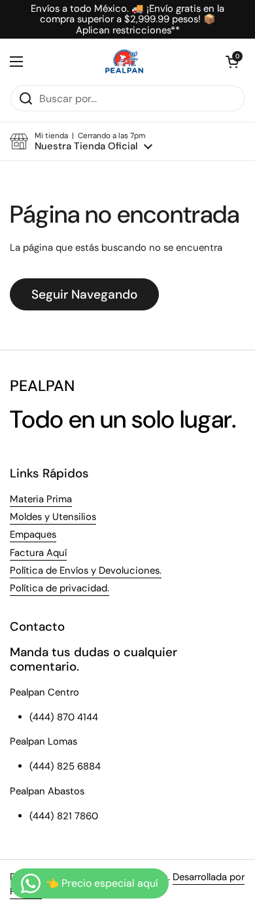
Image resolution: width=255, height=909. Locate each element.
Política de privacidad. (59, 588)
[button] (232, 61)
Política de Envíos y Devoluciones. (86, 570)
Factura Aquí (38, 552)
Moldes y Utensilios (53, 516)
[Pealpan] (124, 61)
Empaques (33, 534)
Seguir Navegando (84, 294)
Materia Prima (41, 499)
